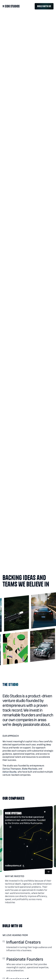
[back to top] (11, 6)
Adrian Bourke (9, 771)
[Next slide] (6, 875)
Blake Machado (29, 768)
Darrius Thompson (11, 768)
